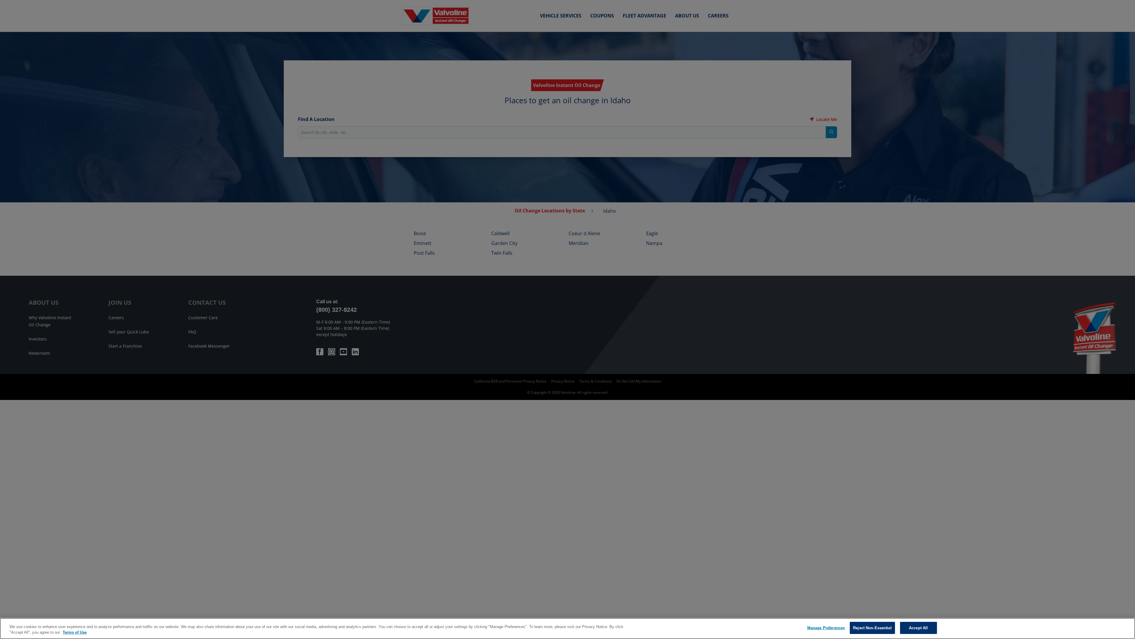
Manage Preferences (826, 628)
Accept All (918, 628)
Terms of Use (75, 632)
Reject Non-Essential (872, 628)
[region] (567, 628)
